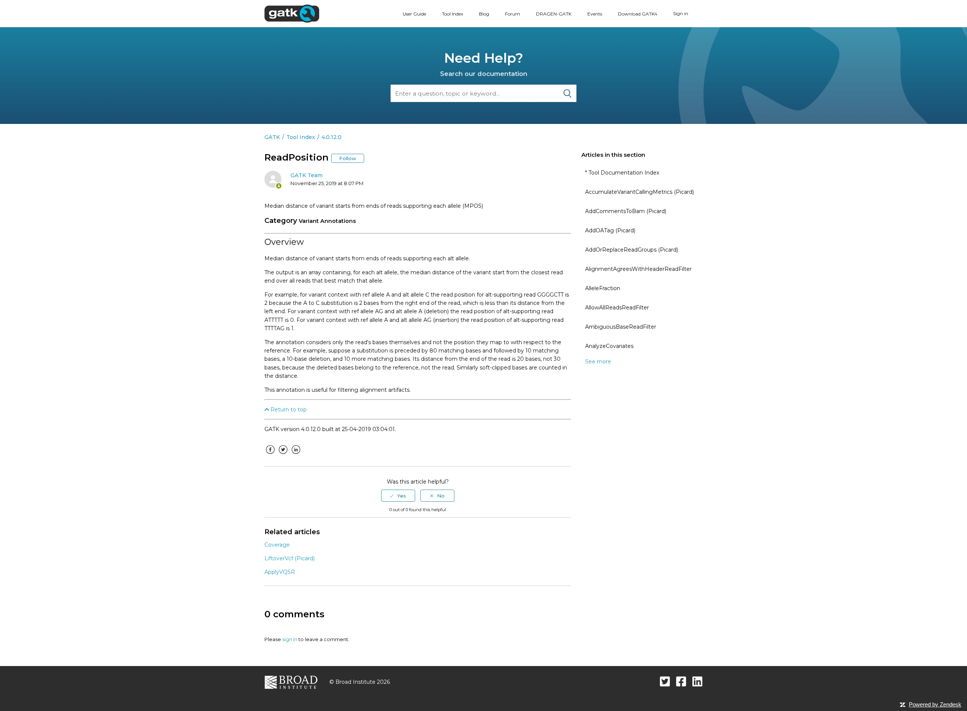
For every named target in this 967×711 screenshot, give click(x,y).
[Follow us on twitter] (665, 681)
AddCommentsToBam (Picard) (625, 211)
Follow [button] (347, 158)
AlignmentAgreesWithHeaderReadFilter (638, 269)
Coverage (277, 544)
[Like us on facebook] (681, 681)
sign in (289, 639)
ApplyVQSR (279, 572)
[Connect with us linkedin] (697, 681)
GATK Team (306, 175)
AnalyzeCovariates (609, 346)
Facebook (270, 455)
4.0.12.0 (331, 137)
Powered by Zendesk (935, 704)
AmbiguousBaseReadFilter (620, 326)
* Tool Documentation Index (622, 172)
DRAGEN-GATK (554, 14)
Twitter (283, 455)
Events (594, 14)
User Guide (414, 14)
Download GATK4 (637, 14)
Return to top (288, 409)
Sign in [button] (680, 13)
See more (598, 361)
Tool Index (452, 14)
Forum (512, 14)
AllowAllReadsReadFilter (617, 307)
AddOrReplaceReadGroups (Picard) (631, 249)
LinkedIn (295, 455)
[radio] (398, 496)
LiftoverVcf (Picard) (289, 558)
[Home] (291, 13)
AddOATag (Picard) (610, 230)
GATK (272, 137)
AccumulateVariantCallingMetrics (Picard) (639, 192)
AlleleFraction (602, 288)
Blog (484, 14)
